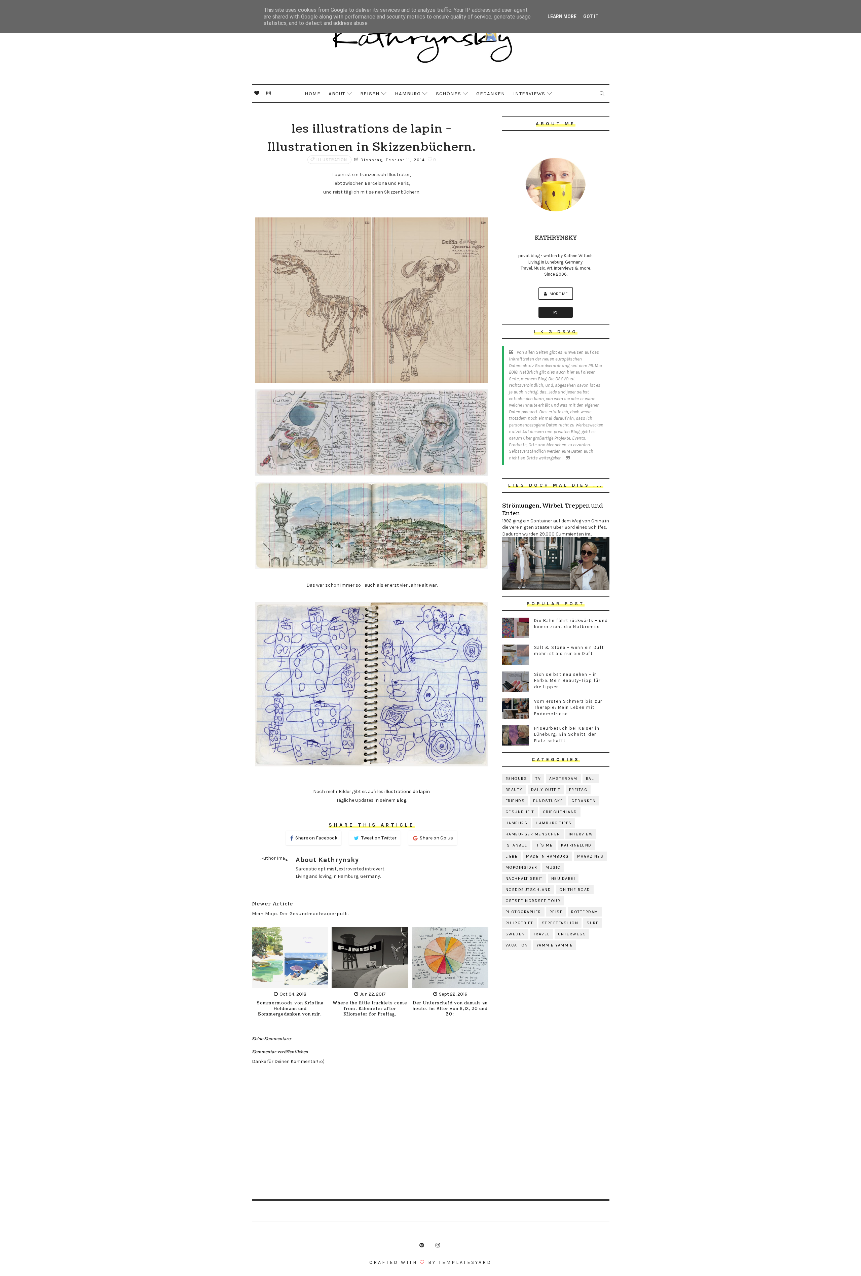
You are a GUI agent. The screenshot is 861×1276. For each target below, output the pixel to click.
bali (590, 778)
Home (313, 94)
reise (556, 911)
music (553, 867)
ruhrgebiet (519, 923)
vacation (517, 945)
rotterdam (584, 911)
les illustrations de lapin (403, 791)
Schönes (448, 94)
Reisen (370, 94)
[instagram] (269, 93)
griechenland (560, 811)
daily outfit (546, 789)
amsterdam (563, 778)
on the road (574, 889)
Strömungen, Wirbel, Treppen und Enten (552, 509)
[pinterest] (421, 1245)
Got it (591, 16)
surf (592, 923)
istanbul (516, 845)
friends (515, 800)
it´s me (544, 845)
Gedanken (490, 94)
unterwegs (572, 934)
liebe (512, 856)
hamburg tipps (554, 823)
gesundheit (520, 811)
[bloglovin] (257, 93)
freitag (578, 789)
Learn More (562, 16)
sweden (515, 934)
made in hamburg (547, 856)
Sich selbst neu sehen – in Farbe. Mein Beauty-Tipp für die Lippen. (567, 680)
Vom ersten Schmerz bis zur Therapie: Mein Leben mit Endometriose (568, 707)
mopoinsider (521, 867)
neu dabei (563, 878)
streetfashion (560, 923)
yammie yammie (554, 945)
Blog (401, 800)
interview (581, 834)
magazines (590, 856)
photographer (523, 911)
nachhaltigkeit (524, 878)
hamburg (517, 823)
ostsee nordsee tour (533, 900)
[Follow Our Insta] (555, 312)
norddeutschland (528, 889)
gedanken (583, 800)
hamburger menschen (533, 834)
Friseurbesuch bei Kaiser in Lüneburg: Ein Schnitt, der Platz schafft (567, 734)
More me (558, 293)
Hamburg (408, 94)
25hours (516, 778)
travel (541, 934)
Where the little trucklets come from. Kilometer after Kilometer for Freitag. (370, 1009)
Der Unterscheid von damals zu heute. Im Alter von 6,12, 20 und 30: (450, 1009)
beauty (514, 789)
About (337, 94)
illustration (331, 159)
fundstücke (548, 800)
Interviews (529, 94)
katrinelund (576, 845)
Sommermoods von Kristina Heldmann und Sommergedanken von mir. (290, 1009)
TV (538, 778)
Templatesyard (465, 1262)
